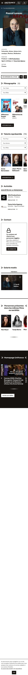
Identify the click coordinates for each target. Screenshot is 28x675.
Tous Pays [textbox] (5, 138)
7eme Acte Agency (19, 61)
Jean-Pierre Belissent (16, 170)
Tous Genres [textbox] (6, 143)
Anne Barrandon (5, 170)
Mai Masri (5, 330)
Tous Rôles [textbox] (6, 92)
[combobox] (14, 88)
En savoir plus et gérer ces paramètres (11, 668)
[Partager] (21, 77)
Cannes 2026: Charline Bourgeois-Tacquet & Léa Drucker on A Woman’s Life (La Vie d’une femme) (10, 381)
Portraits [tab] (14, 271)
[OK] (14, 672)
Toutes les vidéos (7, 395)
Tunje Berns (16, 330)
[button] (20, 277)
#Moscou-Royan (5, 115)
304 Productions (14, 59)
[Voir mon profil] (24, 3)
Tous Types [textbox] (6, 88)
